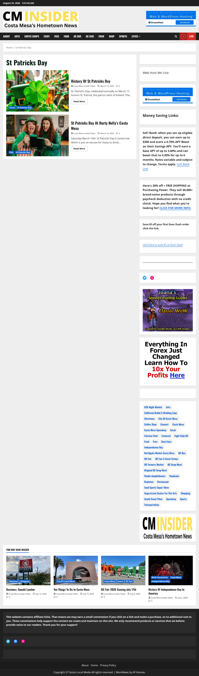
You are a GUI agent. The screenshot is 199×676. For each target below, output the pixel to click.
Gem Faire (166, 441)
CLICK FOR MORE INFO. (175, 208)
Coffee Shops (31, 36)
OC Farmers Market (154, 464)
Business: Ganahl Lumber (20, 589)
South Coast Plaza (153, 499)
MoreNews (122, 672)
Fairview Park (151, 436)
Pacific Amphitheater (154, 476)
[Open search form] (176, 36)
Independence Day (153, 447)
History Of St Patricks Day (37, 91)
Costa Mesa (178, 424)
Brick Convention (160, 577)
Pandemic (174, 476)
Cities (135, 36)
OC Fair (90, 36)
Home (94, 665)
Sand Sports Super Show (156, 487)
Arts (17, 36)
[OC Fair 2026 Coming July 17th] (123, 570)
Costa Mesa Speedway (155, 430)
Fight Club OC (181, 436)
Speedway (171, 499)
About (6, 36)
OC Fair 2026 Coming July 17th (118, 589)
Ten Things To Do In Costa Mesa (71, 589)
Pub (11, 152)
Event (47, 36)
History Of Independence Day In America (166, 591)
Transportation (151, 505)
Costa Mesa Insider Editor (84, 86)
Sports (123, 36)
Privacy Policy (108, 665)
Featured (166, 436)
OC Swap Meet (175, 464)
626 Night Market (153, 407)
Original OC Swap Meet (155, 470)
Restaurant (163, 482)
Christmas (149, 418)
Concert (164, 424)
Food (66, 36)
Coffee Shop (150, 424)
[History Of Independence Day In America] (170, 570)
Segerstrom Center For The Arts (160, 493)
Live (191, 36)
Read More (81, 102)
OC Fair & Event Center (166, 459)
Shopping (185, 493)
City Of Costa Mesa (167, 418)
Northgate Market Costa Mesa (159, 453)
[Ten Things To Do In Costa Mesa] (76, 570)
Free (56, 36)
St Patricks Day (25, 107)
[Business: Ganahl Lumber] (28, 570)
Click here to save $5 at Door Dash (163, 245)
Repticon (148, 482)
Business (13, 581)
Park (101, 36)
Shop (111, 36)
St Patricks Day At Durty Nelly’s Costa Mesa (37, 135)
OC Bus (77, 36)
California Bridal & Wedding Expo (160, 413)
